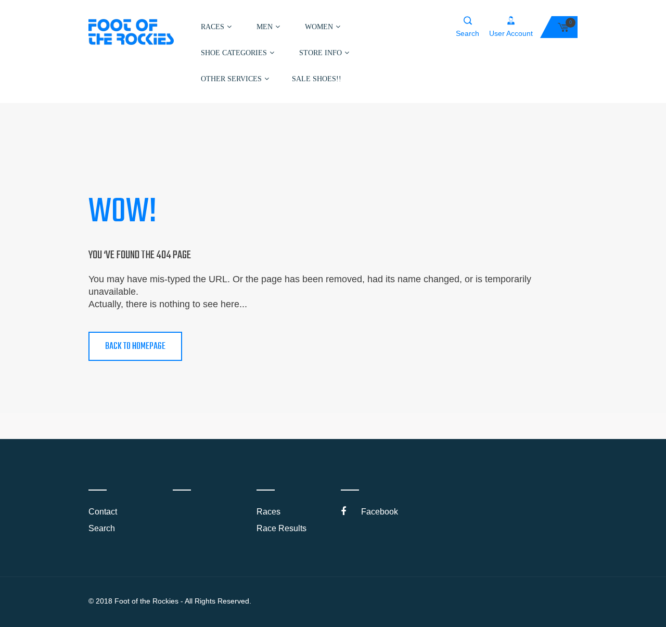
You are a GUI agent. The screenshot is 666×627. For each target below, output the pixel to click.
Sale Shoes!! (316, 79)
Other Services (231, 79)
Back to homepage (135, 346)
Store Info (320, 53)
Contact (102, 511)
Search (101, 528)
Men (265, 27)
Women (319, 27)
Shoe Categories (234, 53)
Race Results (281, 528)
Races (212, 27)
